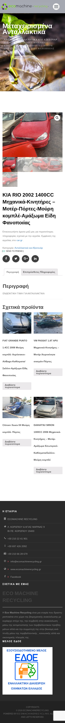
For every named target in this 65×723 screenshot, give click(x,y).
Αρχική (9, 39)
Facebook (15, 577)
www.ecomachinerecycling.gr (25, 569)
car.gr (19, 240)
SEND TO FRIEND (14, 251)
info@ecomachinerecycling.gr (26, 561)
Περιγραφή (12, 272)
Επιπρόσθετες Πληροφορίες (39, 272)
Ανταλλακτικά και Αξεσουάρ (37, 39)
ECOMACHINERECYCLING (33, 714)
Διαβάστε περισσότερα (12, 386)
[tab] (13, 272)
